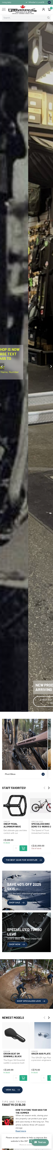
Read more (21, 1131)
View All (10, 1089)
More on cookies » (27, 1144)
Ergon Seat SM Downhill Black (13, 1054)
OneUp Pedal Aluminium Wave (12, 825)
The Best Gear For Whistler (21, 860)
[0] (49, 9)
